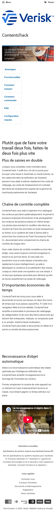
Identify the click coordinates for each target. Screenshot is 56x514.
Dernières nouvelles (28, 446)
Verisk (25, 508)
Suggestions (28, 489)
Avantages (10, 69)
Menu (8, 2)
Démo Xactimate (28, 493)
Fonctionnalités (12, 77)
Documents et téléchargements (28, 486)
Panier (51, 2)
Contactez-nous (28, 479)
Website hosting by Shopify (41, 508)
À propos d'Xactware (28, 482)
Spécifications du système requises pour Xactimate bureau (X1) (28, 451)
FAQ (6, 108)
